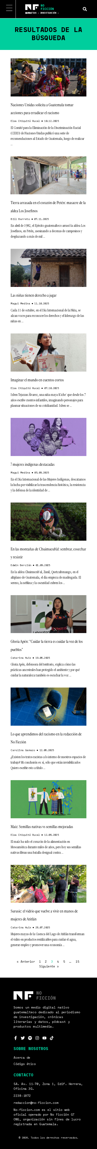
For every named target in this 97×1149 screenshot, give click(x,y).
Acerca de (22, 1057)
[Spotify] (30, 1038)
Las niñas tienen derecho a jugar (34, 295)
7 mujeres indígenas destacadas (33, 464)
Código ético (25, 1064)
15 (77, 961)
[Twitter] (23, 1038)
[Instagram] (37, 1038)
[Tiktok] (52, 1038)
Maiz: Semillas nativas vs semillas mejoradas (42, 826)
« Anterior (26, 961)
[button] (84, 9)
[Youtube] (44, 1038)
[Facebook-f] (16, 1038)
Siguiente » (49, 966)
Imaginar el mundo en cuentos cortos (37, 380)
